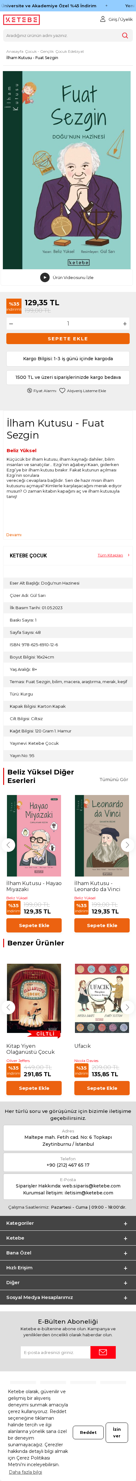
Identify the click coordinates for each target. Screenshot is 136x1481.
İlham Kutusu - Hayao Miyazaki (34, 886)
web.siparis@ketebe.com (91, 1186)
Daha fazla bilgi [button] (25, 1472)
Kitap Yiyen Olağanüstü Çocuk (30, 1049)
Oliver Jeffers (18, 1060)
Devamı (14, 534)
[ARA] (125, 35)
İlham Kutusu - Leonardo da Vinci (97, 886)
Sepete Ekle (68, 339)
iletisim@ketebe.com (89, 1193)
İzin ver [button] (117, 1432)
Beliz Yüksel (21, 450)
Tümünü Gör (113, 779)
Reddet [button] (88, 1432)
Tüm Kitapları (110, 555)
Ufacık (82, 1046)
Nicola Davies (86, 1060)
